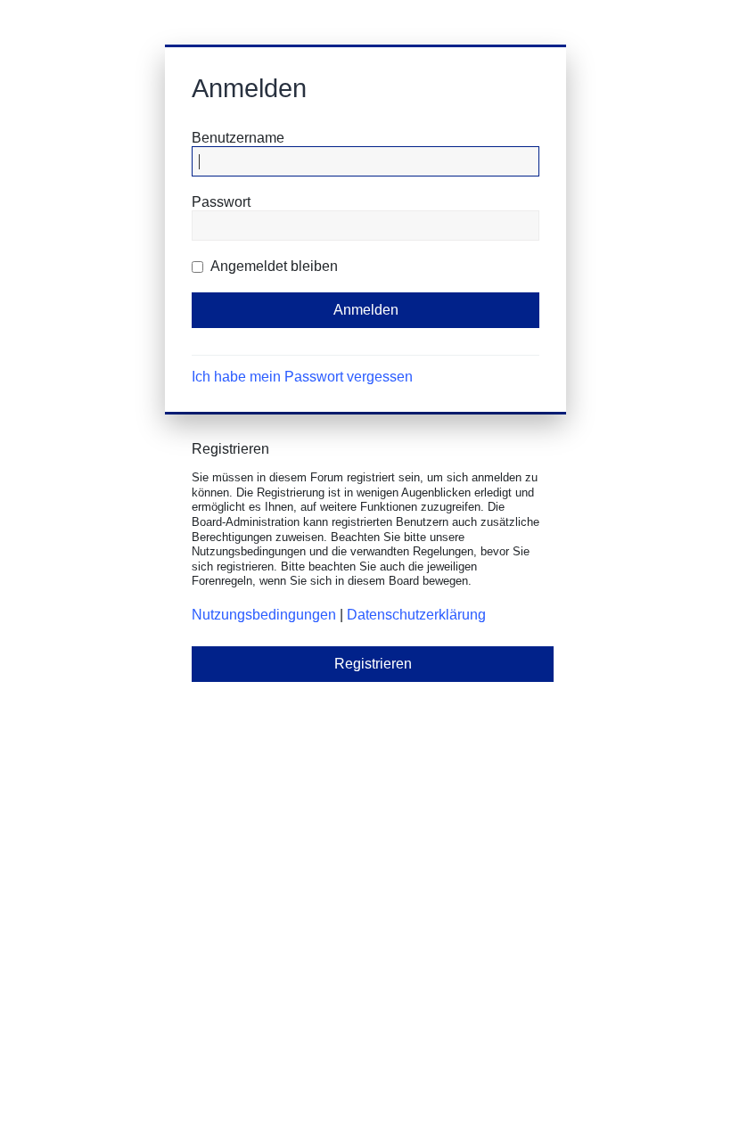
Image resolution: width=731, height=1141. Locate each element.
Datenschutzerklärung (416, 614)
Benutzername (238, 137)
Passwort (221, 201)
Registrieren (373, 663)
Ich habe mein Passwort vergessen (302, 376)
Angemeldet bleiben (273, 266)
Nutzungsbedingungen (264, 614)
